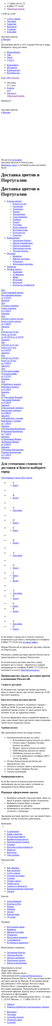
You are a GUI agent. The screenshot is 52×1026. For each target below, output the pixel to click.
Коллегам (17, 282)
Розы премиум (20, 227)
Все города (26, 477)
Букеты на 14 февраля (23, 285)
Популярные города (11, 477)
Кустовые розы (20, 230)
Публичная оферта (16, 836)
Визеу (16, 498)
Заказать (5, 300)
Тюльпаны (18, 209)
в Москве (5, 39)
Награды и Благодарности (20, 847)
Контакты (12, 26)
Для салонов (13, 855)
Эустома (11, 917)
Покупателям (7, 860)
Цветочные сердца (22, 248)
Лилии (16, 222)
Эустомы (17, 224)
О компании (13, 831)
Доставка (11, 21)
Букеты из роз (19, 204)
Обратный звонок (16, 9)
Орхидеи (17, 235)
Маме (15, 277)
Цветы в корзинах (21, 245)
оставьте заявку (30, 642)
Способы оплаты (15, 1017)
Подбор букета (14, 269)
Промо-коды (13, 883)
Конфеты (17, 256)
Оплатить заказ (14, 1019)
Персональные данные (18, 842)
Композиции (13, 238)
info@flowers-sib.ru (30, 670)
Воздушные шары (16, 927)
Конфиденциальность (17, 839)
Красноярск (12, 65)
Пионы (16, 211)
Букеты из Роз (14, 904)
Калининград (13, 70)
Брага (15, 485)
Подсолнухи (19, 232)
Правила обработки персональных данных (28, 1007)
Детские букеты (20, 251)
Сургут (10, 60)
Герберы (17, 219)
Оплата (10, 891)
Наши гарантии (14, 834)
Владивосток (13, 73)
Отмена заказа (14, 881)
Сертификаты (14, 940)
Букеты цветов (14, 201)
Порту (16, 523)
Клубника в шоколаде (17, 942)
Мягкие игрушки (21, 259)
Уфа (9, 55)
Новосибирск (13, 52)
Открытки (18, 261)
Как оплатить (13, 870)
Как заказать (13, 868)
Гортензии (18, 206)
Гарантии (11, 24)
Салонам (11, 29)
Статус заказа (13, 18)
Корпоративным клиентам (20, 888)
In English (11, 32)
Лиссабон (17, 510)
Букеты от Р (10, 89)
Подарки (11, 253)
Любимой (17, 272)
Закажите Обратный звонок (16, 94)
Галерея (11, 878)
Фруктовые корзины (23, 264)
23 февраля (18, 274)
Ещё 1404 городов (10, 78)
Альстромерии (20, 217)
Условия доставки (16, 875)
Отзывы (11, 844)
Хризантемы (19, 214)
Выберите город (9, 165)
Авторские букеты (22, 240)
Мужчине (17, 279)
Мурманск (12, 67)
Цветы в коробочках (23, 243)
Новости (11, 850)
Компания (6, 823)
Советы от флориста (17, 886)
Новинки (11, 266)
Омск (9, 57)
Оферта (10, 1004)
